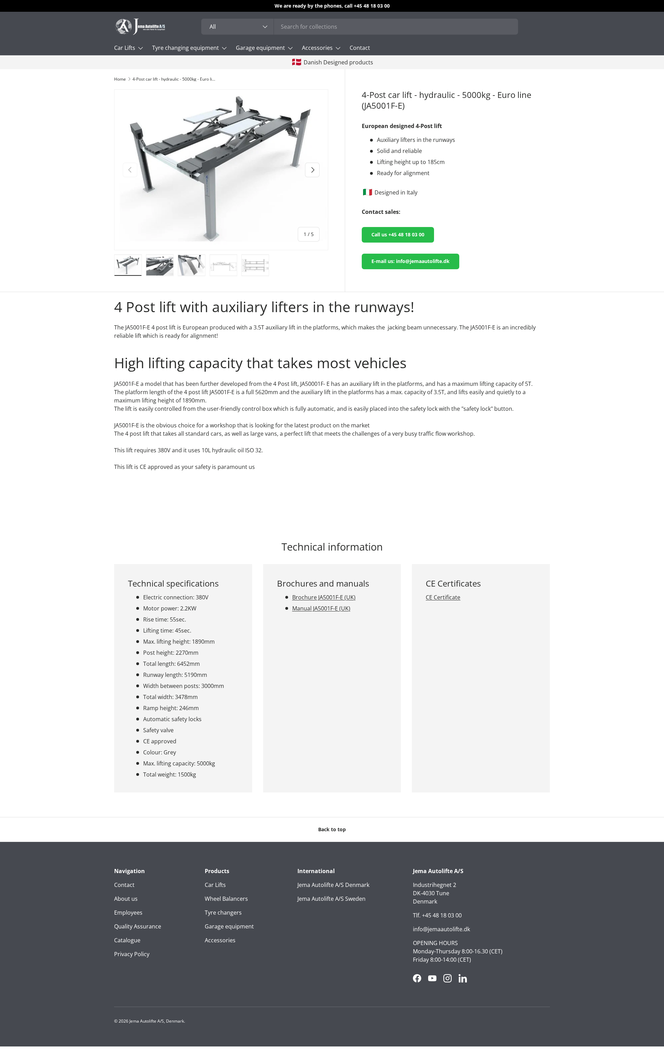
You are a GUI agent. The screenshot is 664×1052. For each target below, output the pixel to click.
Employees (128, 912)
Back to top (332, 829)
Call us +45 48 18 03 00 (397, 234)
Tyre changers (223, 912)
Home (120, 79)
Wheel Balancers (226, 899)
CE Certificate (443, 597)
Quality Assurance (137, 926)
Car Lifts (124, 48)
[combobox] (359, 27)
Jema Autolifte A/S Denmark (333, 885)
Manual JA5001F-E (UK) (321, 608)
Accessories (317, 48)
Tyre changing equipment (185, 48)
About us (126, 899)
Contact (360, 48)
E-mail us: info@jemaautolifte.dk (410, 261)
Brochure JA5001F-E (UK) (324, 597)
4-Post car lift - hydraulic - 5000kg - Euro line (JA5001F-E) (173, 79)
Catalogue (127, 940)
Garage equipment (260, 48)
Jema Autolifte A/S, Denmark (156, 1021)
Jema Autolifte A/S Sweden (331, 899)
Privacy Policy (131, 954)
